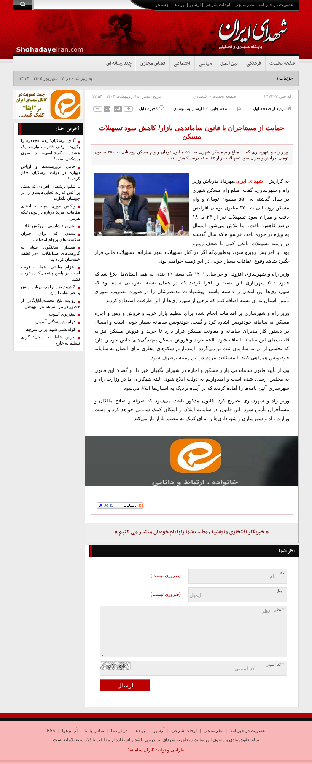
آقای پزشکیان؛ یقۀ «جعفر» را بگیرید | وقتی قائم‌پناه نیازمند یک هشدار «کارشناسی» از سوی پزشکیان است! (50, 150)
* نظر (279, 610)
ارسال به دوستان (188, 108)
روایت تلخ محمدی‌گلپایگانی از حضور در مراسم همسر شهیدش (50, 303)
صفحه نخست (282, 63)
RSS (51, 730)
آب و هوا (70, 730)
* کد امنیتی (275, 664)
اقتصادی (200, 96)
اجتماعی (182, 63)
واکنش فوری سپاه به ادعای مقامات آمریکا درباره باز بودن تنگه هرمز (50, 212)
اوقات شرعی (217, 4)
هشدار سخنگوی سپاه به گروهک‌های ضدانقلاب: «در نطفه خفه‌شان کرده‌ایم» (50, 253)
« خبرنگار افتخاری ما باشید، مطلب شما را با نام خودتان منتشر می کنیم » (192, 532)
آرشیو (195, 4)
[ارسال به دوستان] (205, 108)
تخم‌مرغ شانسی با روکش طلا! (49, 226)
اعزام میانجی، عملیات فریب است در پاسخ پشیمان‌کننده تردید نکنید (50, 273)
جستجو (162, 4)
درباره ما (119, 730)
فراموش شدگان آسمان (55, 322)
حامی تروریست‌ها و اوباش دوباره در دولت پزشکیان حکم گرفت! (50, 172)
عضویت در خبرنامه (275, 4)
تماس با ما (94, 730)
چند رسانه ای (119, 63)
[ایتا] (192, 461)
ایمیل (280, 591)
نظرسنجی (244, 4)
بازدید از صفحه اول (270, 108)
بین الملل (229, 63)
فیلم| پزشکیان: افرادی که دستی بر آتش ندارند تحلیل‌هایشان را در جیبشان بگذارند (50, 192)
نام (282, 572)
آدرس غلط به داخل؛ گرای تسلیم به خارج (50, 340)
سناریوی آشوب (62, 314)
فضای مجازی (152, 63)
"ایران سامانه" (141, 750)
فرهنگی (253, 63)
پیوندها (179, 4)
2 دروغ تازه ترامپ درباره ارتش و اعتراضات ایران (50, 290)
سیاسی (205, 63)
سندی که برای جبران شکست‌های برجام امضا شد (50, 236)
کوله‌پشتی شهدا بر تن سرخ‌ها (50, 329)
